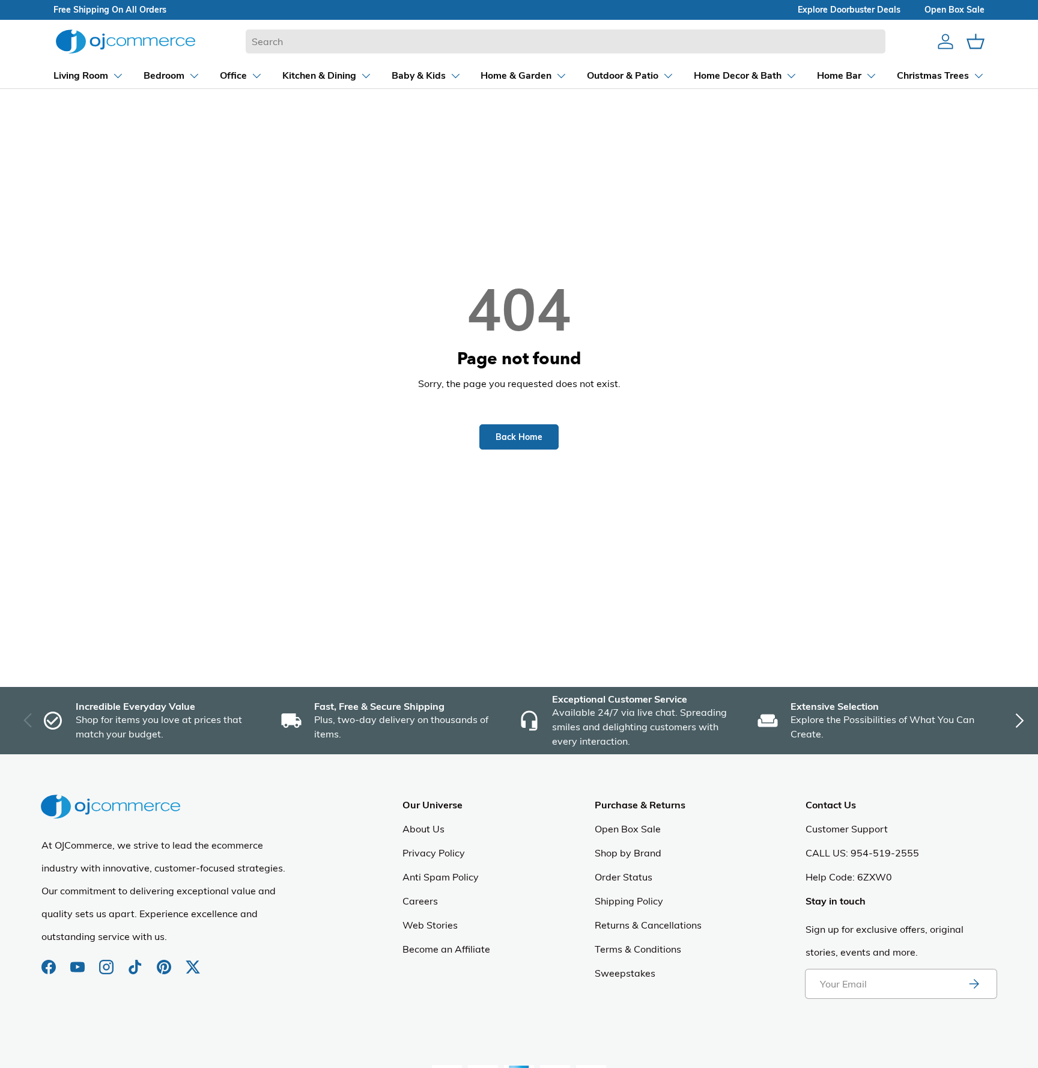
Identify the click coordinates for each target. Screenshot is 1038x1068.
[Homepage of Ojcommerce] (125, 41)
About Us (423, 829)
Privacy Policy (433, 853)
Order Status (623, 877)
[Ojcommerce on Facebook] (49, 961)
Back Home (519, 437)
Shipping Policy (629, 901)
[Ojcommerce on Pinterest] (165, 961)
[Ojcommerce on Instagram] (107, 961)
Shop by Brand (628, 853)
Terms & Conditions (638, 949)
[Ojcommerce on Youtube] (78, 961)
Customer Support (847, 829)
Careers (420, 901)
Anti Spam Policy (440, 877)
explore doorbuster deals (849, 9)
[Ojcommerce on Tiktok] (136, 961)
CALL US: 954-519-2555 (862, 853)
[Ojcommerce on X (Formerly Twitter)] (193, 961)
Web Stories (430, 925)
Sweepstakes (625, 973)
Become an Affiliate (446, 949)
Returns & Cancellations (648, 925)
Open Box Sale (628, 829)
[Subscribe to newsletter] (974, 983)
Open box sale (954, 9)
